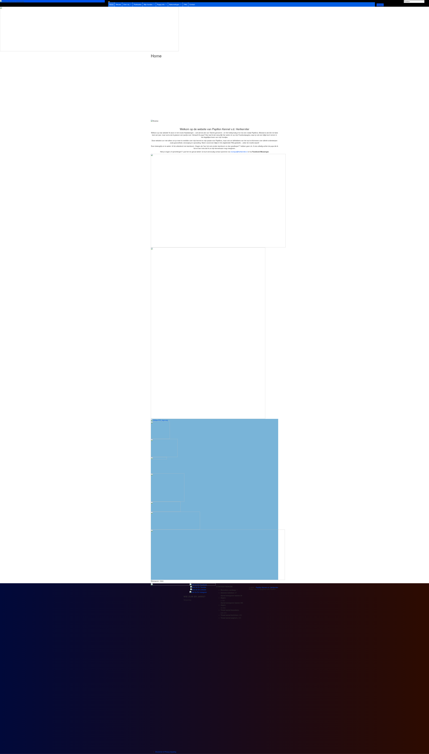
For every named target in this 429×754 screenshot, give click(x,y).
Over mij (126, 4)
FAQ (185, 4)
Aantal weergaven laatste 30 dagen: (231, 596)
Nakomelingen (174, 4)
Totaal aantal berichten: (230, 615)
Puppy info (161, 4)
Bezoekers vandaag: (229, 590)
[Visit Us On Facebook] (198, 584)
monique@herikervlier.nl (239, 152)
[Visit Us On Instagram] (198, 592)
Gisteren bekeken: (228, 593)
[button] (214, 114)
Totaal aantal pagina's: (229, 618)
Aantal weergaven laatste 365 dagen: (232, 604)
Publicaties (137, 4)
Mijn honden (148, 4)
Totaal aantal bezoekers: (230, 610)
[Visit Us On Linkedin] (198, 589)
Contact (192, 4)
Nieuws (118, 4)
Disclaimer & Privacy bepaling (165, 752)
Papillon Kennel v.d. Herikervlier (267, 587)
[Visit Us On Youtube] (198, 587)
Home (111, 4)
